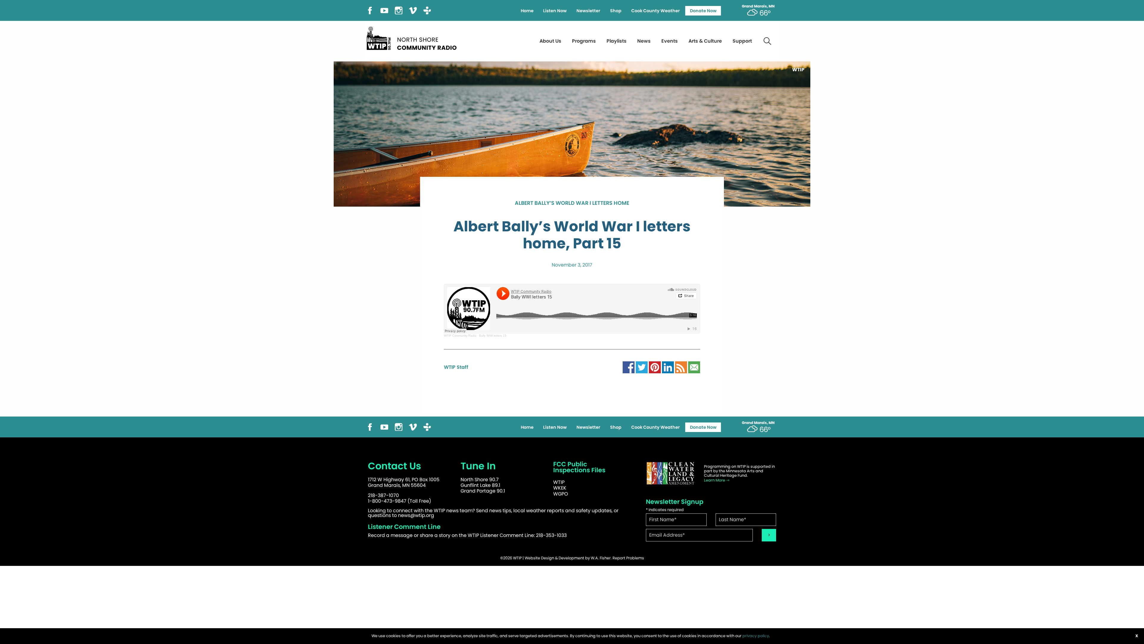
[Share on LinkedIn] (668, 366)
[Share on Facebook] (629, 366)
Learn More (715, 480)
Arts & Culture (705, 41)
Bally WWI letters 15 (492, 335)
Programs (584, 41)
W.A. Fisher (601, 558)
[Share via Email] (694, 366)
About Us (550, 41)
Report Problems (628, 558)
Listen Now (555, 11)
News (644, 41)
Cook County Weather (655, 11)
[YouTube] (384, 10)
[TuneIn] (427, 10)
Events (669, 41)
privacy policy (755, 635)
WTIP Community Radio (460, 335)
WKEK (559, 487)
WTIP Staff (456, 367)
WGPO (560, 493)
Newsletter (588, 11)
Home (527, 11)
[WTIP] (413, 37)
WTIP (559, 482)
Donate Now (703, 11)
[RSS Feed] (681, 366)
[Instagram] (398, 10)
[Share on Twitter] (642, 366)
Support (742, 41)
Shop (615, 11)
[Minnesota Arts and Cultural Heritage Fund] (670, 473)
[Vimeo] (412, 10)
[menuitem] (527, 10)
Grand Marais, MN (758, 6)
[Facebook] (370, 10)
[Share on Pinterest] (655, 366)
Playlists (617, 41)
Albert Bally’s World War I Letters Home (572, 203)
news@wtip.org (416, 515)
